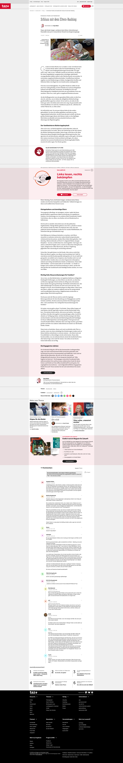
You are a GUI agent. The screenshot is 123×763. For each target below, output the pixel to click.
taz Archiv (81, 729)
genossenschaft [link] (83, 1)
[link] (33, 6)
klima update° (33, 726)
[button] (92, 6)
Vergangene (65, 728)
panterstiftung (82, 708)
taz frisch (48, 724)
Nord (31, 712)
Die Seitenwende (66, 704)
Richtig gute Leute (50, 704)
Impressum (77, 754)
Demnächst (65, 722)
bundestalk (32, 722)
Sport (31, 708)
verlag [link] (31, 1)
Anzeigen (32, 747)
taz (33, 692)
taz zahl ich (81, 704)
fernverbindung (33, 724)
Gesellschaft (37, 10)
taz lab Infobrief (50, 728)
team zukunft (49, 722)
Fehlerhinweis (57, 392)
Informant (64, 754)
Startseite (32, 10)
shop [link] (42, 1)
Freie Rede (32, 730)
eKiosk (68, 159)
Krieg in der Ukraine (51, 710)
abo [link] (78, 1)
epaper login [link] (89, 1)
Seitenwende (86, 754)
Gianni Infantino (50, 702)
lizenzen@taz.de (39, 754)
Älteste (80, 468)
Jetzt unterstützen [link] (47, 372)
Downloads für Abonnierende (53, 747)
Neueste (76, 468)
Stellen (64, 706)
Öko (31, 702)
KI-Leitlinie (89, 752)
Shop (31, 745)
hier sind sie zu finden (55, 475)
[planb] (45, 615)
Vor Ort (64, 724)
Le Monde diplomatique (84, 727)
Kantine (31, 743)
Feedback (48, 741)
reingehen (32, 732)
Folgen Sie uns (81, 692)
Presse (64, 708)
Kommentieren (50, 392)
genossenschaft (82, 702)
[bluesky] (89, 693)
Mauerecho (32, 728)
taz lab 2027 (65, 730)
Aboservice (49, 743)
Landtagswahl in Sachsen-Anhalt (52, 707)
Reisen (31, 741)
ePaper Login (49, 745)
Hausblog (64, 702)
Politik (31, 700)
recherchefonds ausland (84, 706)
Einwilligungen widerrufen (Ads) (69, 757)
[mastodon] (86, 693)
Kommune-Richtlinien (82, 752)
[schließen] (92, 170)
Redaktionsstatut (72, 752)
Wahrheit (32, 714)
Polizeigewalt (49, 700)
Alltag (43, 10)
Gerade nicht (87, 170)
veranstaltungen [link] (36, 1)
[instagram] (92, 693)
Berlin (31, 710)
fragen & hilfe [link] (46, 1)
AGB (81, 754)
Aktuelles (64, 700)
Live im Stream (66, 726)
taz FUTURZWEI (82, 725)
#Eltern (54, 388)
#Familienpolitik (49, 388)
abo (80, 700)
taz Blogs (81, 723)
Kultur (31, 706)
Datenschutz (71, 754)
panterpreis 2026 (83, 710)
